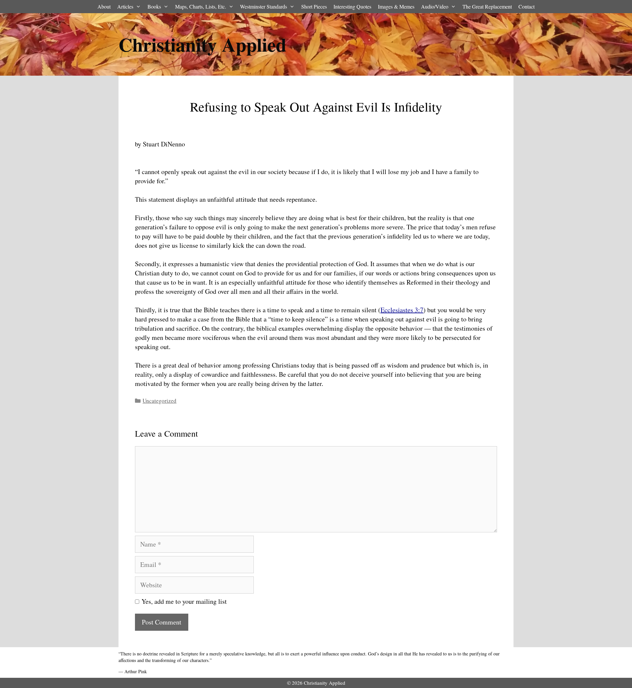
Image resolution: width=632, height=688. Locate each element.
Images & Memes (396, 6)
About (104, 6)
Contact (526, 6)
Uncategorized (159, 400)
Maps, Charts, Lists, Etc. (200, 6)
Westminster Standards (263, 6)
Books (154, 6)
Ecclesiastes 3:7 (402, 309)
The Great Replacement (487, 6)
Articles (125, 6)
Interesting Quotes (352, 6)
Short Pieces (314, 6)
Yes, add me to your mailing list (183, 601)
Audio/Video (434, 6)
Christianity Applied (202, 44)
